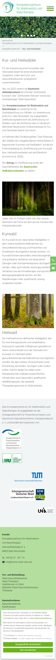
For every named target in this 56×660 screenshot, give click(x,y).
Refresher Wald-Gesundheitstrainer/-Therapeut (20, 589)
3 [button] (28, 35)
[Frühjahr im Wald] (28, 198)
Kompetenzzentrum (11, 49)
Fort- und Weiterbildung (13, 575)
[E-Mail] (53, 268)
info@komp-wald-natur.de (18, 562)
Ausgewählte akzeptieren (28, 644)
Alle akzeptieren (28, 650)
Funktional (23, 636)
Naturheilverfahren (11, 600)
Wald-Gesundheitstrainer (14, 578)
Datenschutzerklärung (43, 618)
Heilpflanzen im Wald (13, 584)
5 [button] (34, 35)
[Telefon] (53, 260)
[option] (28, 27)
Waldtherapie (9, 606)
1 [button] (22, 35)
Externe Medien (28, 638)
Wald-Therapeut (10, 581)
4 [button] (31, 35)
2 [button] (25, 35)
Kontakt (6, 534)
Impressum (49, 656)
